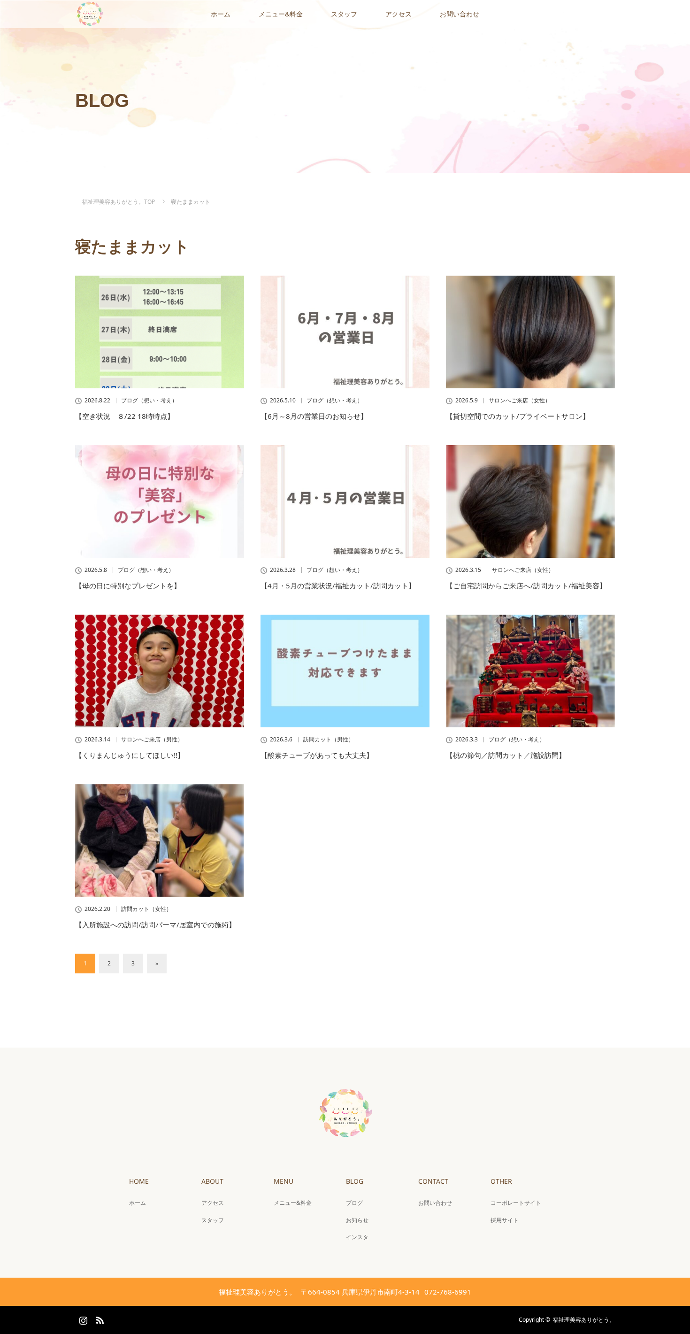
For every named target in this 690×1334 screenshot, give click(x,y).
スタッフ (344, 13)
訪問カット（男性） (328, 739)
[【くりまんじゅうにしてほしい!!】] (159, 671)
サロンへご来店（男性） (152, 739)
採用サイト (505, 1220)
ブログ (354, 1203)
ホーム (220, 13)
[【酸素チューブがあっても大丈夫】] (345, 671)
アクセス (398, 13)
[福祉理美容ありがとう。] (345, 1136)
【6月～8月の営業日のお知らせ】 (314, 416)
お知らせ (357, 1220)
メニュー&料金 (281, 13)
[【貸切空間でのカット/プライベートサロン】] (530, 332)
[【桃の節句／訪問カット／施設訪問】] (530, 671)
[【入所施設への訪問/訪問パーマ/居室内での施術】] (159, 840)
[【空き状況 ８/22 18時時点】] (159, 332)
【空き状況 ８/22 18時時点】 (124, 416)
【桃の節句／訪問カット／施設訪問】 (506, 755)
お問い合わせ (459, 13)
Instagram (82, 1318)
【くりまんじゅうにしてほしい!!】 (129, 755)
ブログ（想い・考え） (149, 400)
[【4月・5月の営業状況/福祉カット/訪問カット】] (345, 501)
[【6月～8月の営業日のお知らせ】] (345, 332)
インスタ (357, 1237)
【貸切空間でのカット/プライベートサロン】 (518, 416)
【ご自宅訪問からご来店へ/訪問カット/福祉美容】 (526, 585)
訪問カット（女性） (146, 909)
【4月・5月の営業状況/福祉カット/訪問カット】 (338, 585)
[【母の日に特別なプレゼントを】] (159, 501)
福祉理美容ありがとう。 (584, 1320)
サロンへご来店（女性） (520, 400)
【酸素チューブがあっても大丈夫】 (317, 755)
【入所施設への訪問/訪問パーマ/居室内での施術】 (155, 924)
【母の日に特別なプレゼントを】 (128, 585)
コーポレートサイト (516, 1203)
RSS (99, 1318)
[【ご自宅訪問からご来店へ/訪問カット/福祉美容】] (530, 501)
